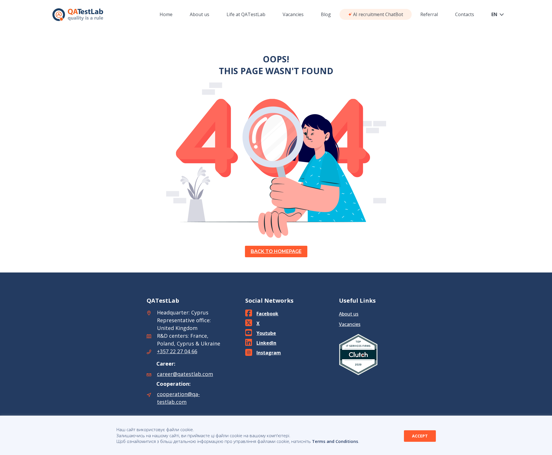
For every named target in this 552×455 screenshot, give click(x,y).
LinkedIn (266, 343)
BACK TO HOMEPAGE (276, 251)
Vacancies (350, 324)
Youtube (266, 333)
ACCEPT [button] (420, 436)
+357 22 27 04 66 (177, 351)
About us (349, 314)
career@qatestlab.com (185, 373)
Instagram (268, 353)
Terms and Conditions (335, 441)
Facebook (267, 313)
